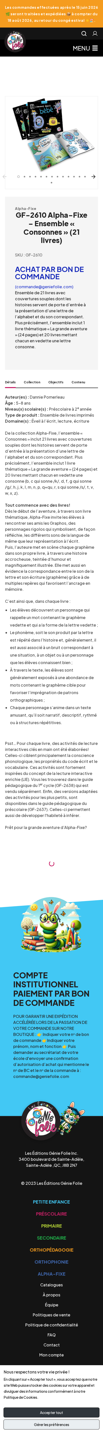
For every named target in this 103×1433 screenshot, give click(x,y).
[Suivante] (96, 176)
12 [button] (79, 176)
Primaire (51, 1226)
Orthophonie (51, 1262)
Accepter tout (51, 1412)
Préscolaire (51, 1214)
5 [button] (41, 176)
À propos (51, 1294)
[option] (51, 134)
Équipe (51, 1304)
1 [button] (18, 176)
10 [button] (68, 176)
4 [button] (35, 176)
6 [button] (46, 176)
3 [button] (30, 176)
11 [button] (74, 176)
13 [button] (85, 176)
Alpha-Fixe (25, 208)
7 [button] (52, 176)
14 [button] (51, 182)
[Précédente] (7, 176)
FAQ (52, 1334)
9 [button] (63, 176)
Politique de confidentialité (51, 1324)
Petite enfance (51, 1202)
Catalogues (51, 1284)
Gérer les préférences (51, 1424)
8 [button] (57, 176)
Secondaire (51, 1238)
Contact (52, 1344)
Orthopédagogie (52, 1250)
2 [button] (24, 176)
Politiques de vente (51, 1314)
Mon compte (51, 1354)
